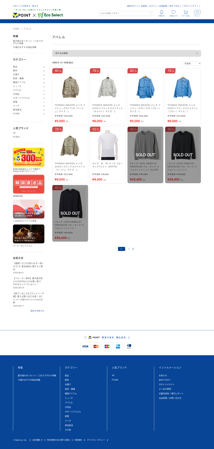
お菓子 (16, 74)
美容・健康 (18, 78)
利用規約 (78, 440)
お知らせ (163, 375)
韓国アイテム (19, 82)
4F (14, 133)
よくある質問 (165, 389)
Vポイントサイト (191, 6)
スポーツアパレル (21, 98)
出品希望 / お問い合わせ (170, 398)
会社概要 (36, 440)
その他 (16, 114)
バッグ (16, 106)
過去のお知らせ (37, 311)
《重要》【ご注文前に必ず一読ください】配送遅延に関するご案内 (28, 266)
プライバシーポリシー (96, 440)
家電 (15, 102)
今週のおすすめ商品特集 (25, 47)
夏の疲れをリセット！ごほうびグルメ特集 (28, 42)
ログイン (153, 6)
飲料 (15, 71)
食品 (15, 67)
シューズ (17, 86)
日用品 (16, 94)
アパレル (17, 90)
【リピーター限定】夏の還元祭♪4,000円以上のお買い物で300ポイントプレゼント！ (28, 281)
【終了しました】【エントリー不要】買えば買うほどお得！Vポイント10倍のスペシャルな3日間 (28, 298)
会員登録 (163, 6)
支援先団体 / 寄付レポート (171, 393)
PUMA (16, 137)
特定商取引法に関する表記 (58, 440)
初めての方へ (175, 6)
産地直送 (17, 110)
